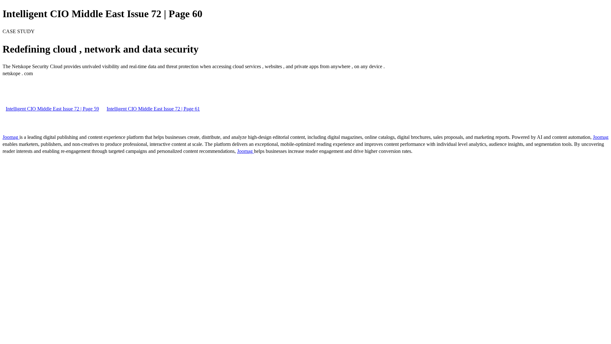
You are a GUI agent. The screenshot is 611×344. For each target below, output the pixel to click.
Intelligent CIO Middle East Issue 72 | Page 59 (52, 108)
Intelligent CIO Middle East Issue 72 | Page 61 (153, 108)
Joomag (11, 137)
